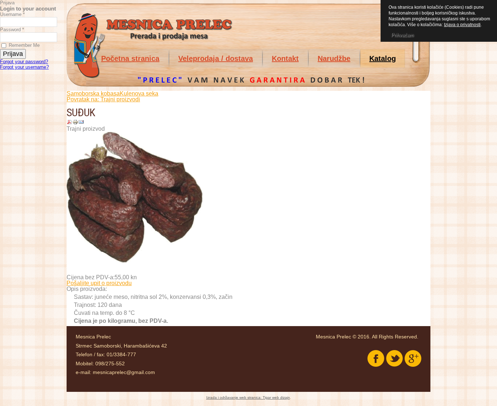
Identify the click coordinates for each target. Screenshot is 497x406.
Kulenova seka (139, 93)
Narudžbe (334, 58)
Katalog (382, 58)
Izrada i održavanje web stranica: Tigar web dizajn (248, 397)
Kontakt (285, 58)
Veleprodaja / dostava (215, 58)
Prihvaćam (402, 35)
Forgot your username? (24, 67)
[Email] (81, 123)
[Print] (75, 123)
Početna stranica (130, 58)
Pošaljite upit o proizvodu (99, 283)
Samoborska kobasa (93, 93)
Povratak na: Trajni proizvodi (103, 99)
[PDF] (69, 123)
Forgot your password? (24, 61)
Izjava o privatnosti (462, 24)
